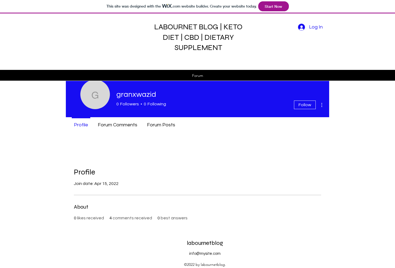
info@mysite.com (205, 254)
